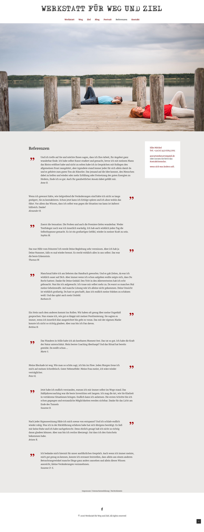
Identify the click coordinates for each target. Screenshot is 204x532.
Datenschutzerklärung (100, 491)
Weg (81, 19)
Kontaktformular (158, 161)
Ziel (89, 19)
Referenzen (121, 19)
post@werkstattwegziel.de (162, 156)
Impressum (86, 491)
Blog (97, 19)
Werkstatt (69, 19)
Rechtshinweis (116, 491)
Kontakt (135, 19)
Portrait (108, 19)
